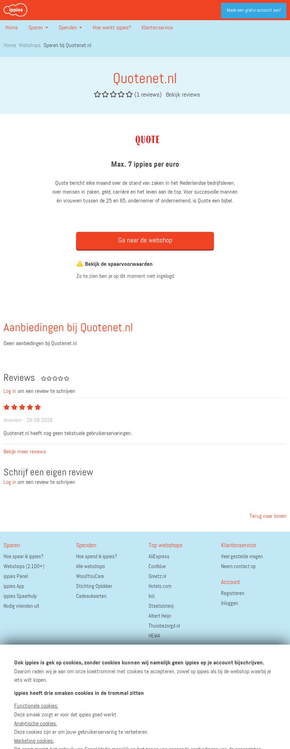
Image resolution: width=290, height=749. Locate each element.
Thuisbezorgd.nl (164, 626)
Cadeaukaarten (91, 596)
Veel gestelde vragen (242, 556)
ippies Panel (16, 576)
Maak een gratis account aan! (254, 10)
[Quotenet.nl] (145, 139)
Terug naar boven (267, 516)
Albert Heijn (160, 616)
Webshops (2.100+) (24, 566)
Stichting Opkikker (94, 586)
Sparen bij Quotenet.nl (67, 45)
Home (11, 28)
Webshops (30, 45)
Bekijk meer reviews (25, 452)
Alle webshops (90, 566)
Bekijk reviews (183, 95)
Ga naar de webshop (145, 240)
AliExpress (159, 556)
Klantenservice (157, 28)
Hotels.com (160, 586)
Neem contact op (238, 566)
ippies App (14, 586)
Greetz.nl (157, 576)
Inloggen (229, 603)
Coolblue (157, 566)
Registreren (232, 593)
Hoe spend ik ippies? (96, 556)
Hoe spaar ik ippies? (24, 556)
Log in (10, 391)
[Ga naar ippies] (15, 10)
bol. (152, 596)
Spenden (69, 28)
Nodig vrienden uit (21, 606)
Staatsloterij (161, 606)
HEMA (154, 636)
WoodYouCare (90, 576)
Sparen (36, 28)
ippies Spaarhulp (20, 596)
